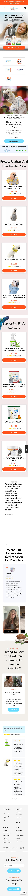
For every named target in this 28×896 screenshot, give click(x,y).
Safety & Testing (7, 842)
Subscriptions (19, 817)
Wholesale (18, 820)
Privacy (5, 830)
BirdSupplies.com (12, 847)
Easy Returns (19, 830)
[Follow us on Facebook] (5, 813)
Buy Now (14, 198)
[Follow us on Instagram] (8, 813)
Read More (13, 710)
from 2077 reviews (15, 734)
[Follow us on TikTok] (5, 820)
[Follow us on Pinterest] (8, 817)
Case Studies (19, 814)
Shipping (18, 838)
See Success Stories (14, 141)
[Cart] (24, 8)
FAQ (17, 833)
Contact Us (18, 812)
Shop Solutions (14, 47)
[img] (7, 734)
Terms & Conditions (6, 839)
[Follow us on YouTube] (5, 817)
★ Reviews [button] (26, 449)
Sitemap (18, 822)
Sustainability (6, 835)
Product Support (7, 833)
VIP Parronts (19, 841)
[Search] (6, 8)
